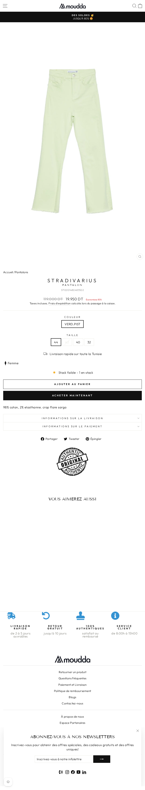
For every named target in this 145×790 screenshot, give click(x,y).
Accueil (8, 272)
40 (78, 342)
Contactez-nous (72, 703)
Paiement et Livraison (72, 684)
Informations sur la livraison (72, 418)
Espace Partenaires (72, 723)
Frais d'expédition (60, 303)
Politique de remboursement (72, 691)
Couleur (72, 316)
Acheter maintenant (72, 395)
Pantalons (21, 272)
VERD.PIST (72, 324)
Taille (72, 335)
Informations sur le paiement (72, 426)
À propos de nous (72, 716)
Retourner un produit (72, 672)
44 (56, 342)
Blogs (72, 697)
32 (89, 342)
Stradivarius (72, 280)
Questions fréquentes (72, 678)
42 (67, 342)
